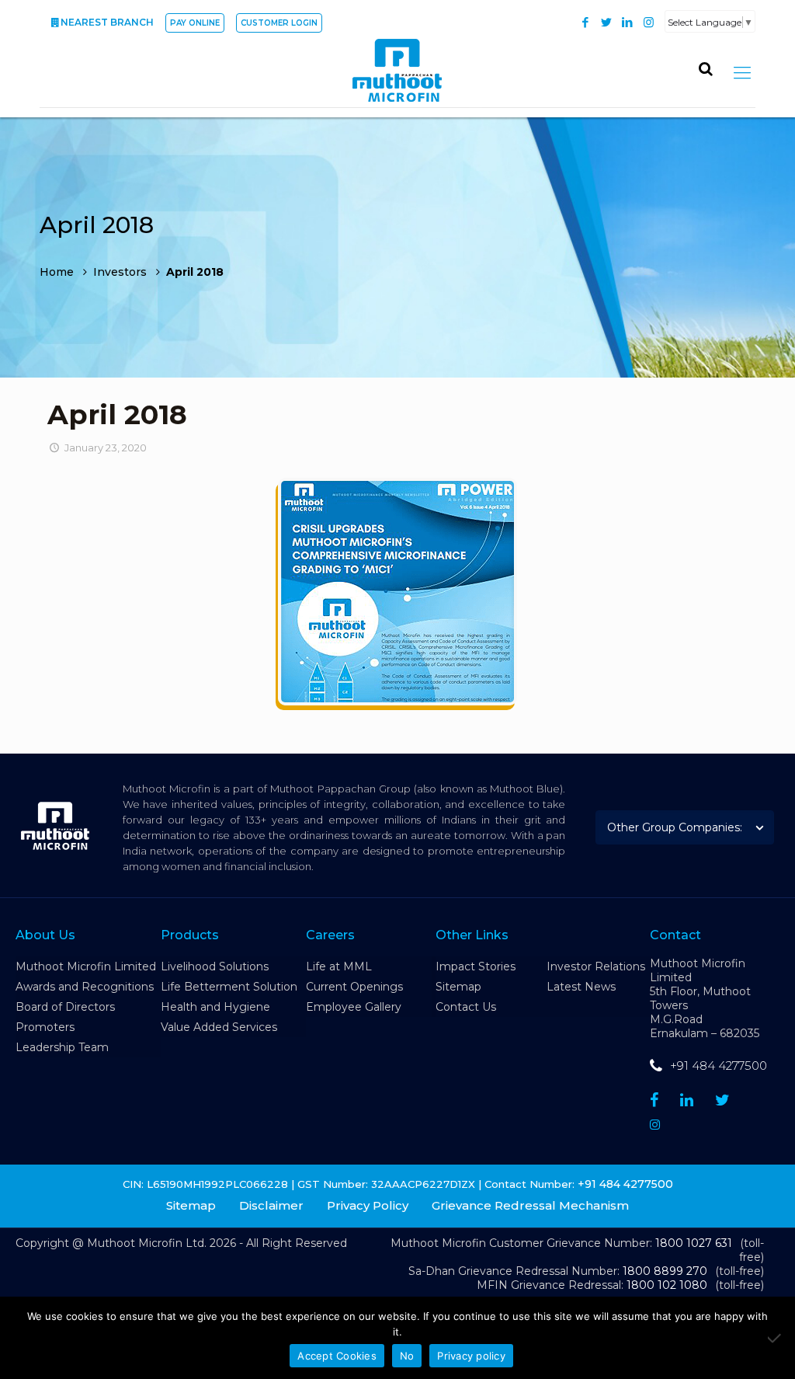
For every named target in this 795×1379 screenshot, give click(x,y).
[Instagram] (649, 22)
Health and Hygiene (215, 1007)
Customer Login (279, 23)
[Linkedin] (686, 1100)
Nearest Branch (107, 22)
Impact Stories (476, 966)
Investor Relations (596, 966)
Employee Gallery (353, 1007)
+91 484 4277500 (718, 1065)
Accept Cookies (337, 1355)
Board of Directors (65, 1007)
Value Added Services (219, 1027)
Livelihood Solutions (215, 966)
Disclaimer (271, 1205)
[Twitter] (607, 22)
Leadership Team (62, 1047)
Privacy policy (471, 1355)
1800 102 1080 (667, 1285)
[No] (775, 1338)
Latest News (581, 987)
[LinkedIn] (628, 22)
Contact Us (466, 1007)
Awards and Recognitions (85, 987)
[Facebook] (586, 22)
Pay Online (195, 23)
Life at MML (339, 966)
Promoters (45, 1027)
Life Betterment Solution (229, 987)
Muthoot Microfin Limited (86, 966)
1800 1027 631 (693, 1243)
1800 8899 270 (665, 1271)
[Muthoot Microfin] (397, 72)
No (407, 1355)
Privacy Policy (367, 1205)
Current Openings (354, 987)
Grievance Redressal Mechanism (530, 1205)
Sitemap (458, 987)
